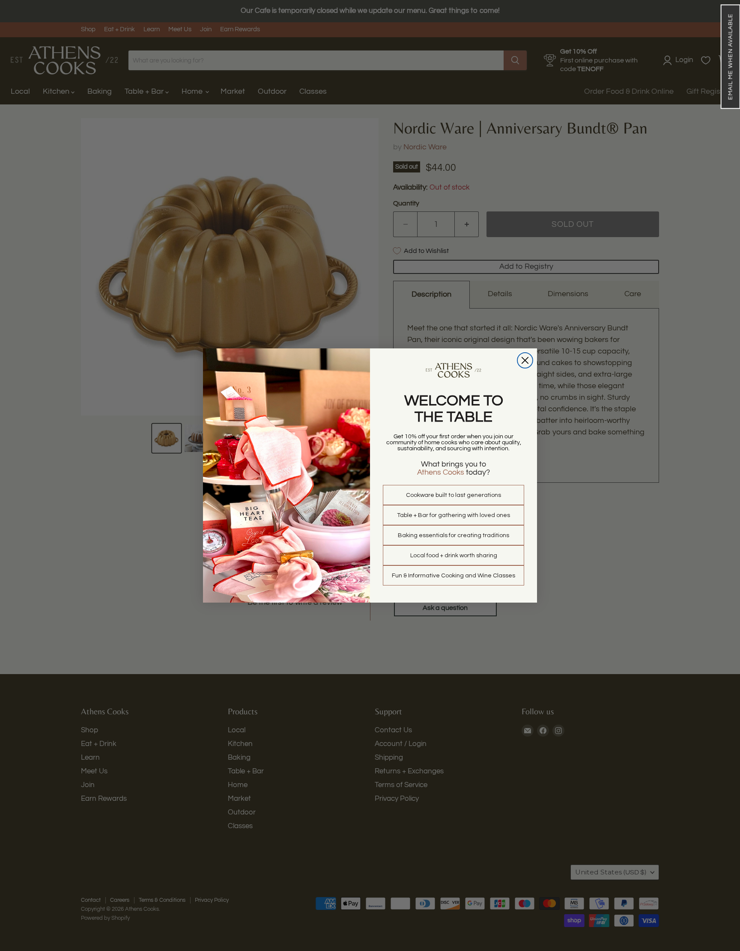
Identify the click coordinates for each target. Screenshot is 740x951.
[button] (730, 56)
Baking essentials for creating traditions (453, 535)
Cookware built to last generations (453, 495)
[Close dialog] (525, 360)
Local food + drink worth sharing (453, 556)
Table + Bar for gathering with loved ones (453, 515)
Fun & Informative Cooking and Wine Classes (453, 576)
